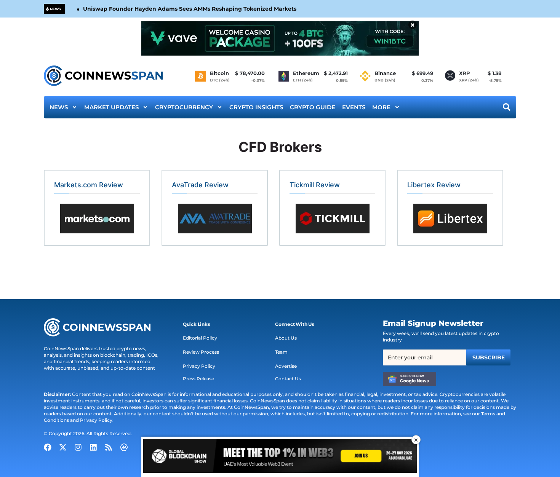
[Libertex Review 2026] (450, 218)
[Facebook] (47, 447)
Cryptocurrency (184, 107)
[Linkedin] (93, 447)
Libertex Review (434, 185)
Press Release (198, 378)
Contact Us (288, 378)
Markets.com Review (88, 185)
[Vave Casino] (280, 38)
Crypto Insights (256, 107)
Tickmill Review (315, 185)
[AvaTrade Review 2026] (215, 218)
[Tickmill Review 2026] (332, 218)
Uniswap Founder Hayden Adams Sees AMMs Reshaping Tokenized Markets (189, 8)
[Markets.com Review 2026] (97, 218)
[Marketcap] (124, 447)
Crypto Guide (312, 107)
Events (353, 107)
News (59, 107)
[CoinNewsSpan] (104, 75)
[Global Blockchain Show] (280, 457)
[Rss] (108, 447)
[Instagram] (78, 447)
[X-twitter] (63, 447)
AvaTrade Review (200, 185)
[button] (196, 324)
